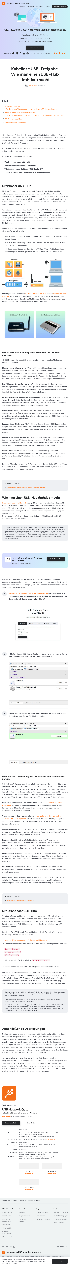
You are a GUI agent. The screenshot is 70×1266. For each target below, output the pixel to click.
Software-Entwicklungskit (7, 1232)
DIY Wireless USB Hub (13, 119)
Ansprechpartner (24, 1216)
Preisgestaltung (7, 1212)
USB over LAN (6, 1200)
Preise (48, 6)
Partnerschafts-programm (24, 1220)
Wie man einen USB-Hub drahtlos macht (20, 113)
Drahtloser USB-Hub (12, 106)
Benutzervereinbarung (60, 1219)
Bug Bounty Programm (43, 1219)
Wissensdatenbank (8, 1237)
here (7, 1263)
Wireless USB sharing (34, 1200)
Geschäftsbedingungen (60, 1216)
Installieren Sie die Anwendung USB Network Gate (28, 594)
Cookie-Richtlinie (58, 1222)
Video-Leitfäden (7, 1228)
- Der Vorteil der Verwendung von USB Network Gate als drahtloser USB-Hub (34, 115)
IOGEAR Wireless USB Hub (35, 293)
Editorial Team (33, 85)
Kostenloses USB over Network (14, 503)
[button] (22, 6)
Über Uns (22, 1212)
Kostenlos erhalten (60, 6)
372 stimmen (48, 53)
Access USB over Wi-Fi (19, 1200)
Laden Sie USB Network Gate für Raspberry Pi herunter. (25, 940)
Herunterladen (6, 1216)
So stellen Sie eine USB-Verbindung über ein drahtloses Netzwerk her (25, 487)
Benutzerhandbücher (42, 1212)
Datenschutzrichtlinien (60, 1212)
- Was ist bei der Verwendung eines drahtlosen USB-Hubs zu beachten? (31, 109)
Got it (60, 1261)
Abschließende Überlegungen (15, 122)
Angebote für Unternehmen (6, 1220)
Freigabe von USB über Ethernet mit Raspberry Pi (20, 900)
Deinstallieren (40, 1216)
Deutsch (61, 1246)
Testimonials (6, 1224)
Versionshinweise (50, 1139)
